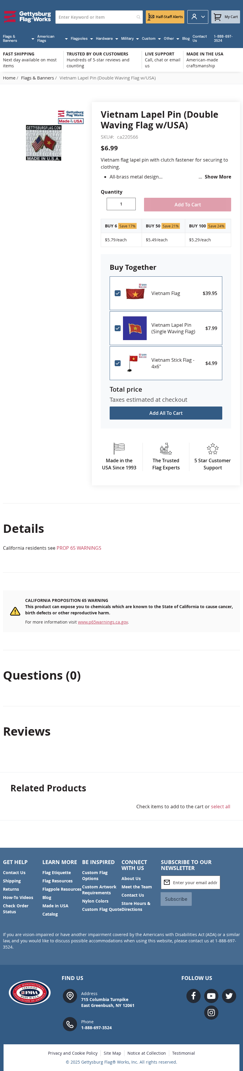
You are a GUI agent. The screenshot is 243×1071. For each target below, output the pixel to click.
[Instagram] (211, 1012)
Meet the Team (137, 887)
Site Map (112, 1053)
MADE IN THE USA (204, 54)
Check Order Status (15, 908)
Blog (46, 897)
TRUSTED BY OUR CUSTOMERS (97, 54)
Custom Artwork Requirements (99, 889)
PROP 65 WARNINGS (79, 548)
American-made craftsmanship (202, 62)
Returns (11, 889)
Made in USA (55, 906)
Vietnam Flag (165, 293)
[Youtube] (211, 996)
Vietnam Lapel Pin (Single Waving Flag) (173, 328)
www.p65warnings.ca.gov (103, 622)
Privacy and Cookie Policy (72, 1053)
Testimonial (183, 1053)
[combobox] (99, 17)
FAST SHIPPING (18, 54)
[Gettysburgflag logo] (32, 992)
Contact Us (14, 872)
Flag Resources (57, 881)
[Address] (70, 995)
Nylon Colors (95, 901)
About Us (131, 878)
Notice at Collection (146, 1053)
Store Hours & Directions (136, 906)
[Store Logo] (27, 17)
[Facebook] (193, 996)
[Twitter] (229, 996)
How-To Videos (18, 897)
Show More (218, 176)
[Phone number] (70, 1024)
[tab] (121, 528)
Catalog (50, 914)
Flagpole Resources (61, 889)
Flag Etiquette (56, 872)
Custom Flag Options (95, 875)
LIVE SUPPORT (159, 54)
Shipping (12, 881)
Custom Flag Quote (102, 909)
